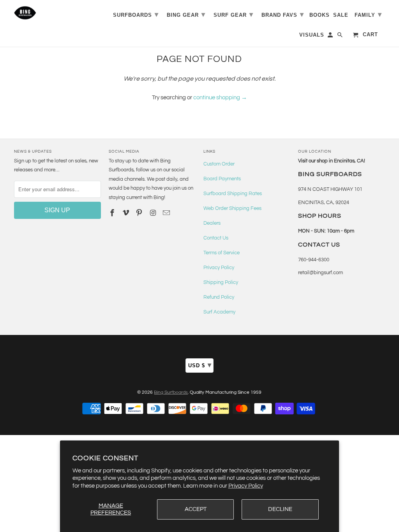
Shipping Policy (220, 282)
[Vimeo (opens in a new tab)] (126, 213)
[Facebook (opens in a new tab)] (113, 213)
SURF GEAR (233, 14)
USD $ (200, 365)
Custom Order (219, 164)
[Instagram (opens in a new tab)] (153, 213)
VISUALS (311, 35)
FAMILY (368, 14)
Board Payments (222, 178)
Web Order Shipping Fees (232, 208)
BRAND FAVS (282, 14)
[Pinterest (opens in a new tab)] (140, 213)
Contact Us (215, 238)
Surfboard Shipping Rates (232, 193)
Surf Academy (219, 312)
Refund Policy (218, 297)
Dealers (212, 223)
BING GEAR (186, 14)
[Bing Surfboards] (57, 13)
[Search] (340, 36)
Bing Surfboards (171, 392)
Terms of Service (221, 252)
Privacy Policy (245, 486)
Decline (280, 509)
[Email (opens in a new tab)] (167, 213)
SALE (340, 15)
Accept (196, 509)
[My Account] (331, 36)
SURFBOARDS (136, 14)
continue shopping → (220, 97)
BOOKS (319, 15)
